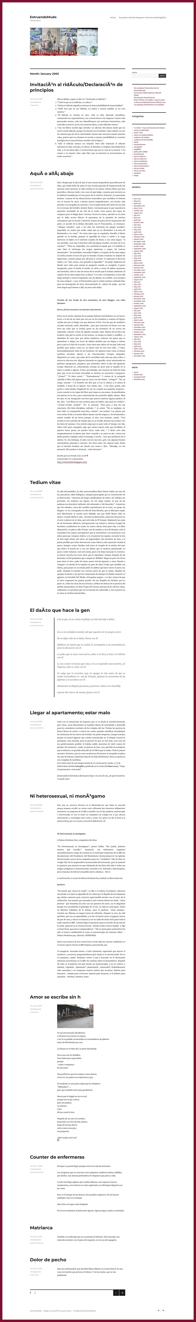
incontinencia (139, 154)
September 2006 (140, 306)
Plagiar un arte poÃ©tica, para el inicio (57, 1311)
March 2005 (138, 349)
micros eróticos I (140, 156)
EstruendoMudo (43, 17)
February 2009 (139, 237)
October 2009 (139, 222)
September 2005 (140, 334)
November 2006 (139, 301)
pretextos (137, 173)
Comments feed (139, 377)
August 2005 (138, 337)
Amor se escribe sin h (55, 997)
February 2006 (139, 323)
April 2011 (137, 220)
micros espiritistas (140, 161)
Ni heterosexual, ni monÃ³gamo (67, 796)
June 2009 (137, 227)
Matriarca (41, 1227)
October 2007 (138, 275)
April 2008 (137, 261)
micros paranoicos (140, 164)
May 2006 (137, 315)
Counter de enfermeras (57, 1157)
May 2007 (137, 287)
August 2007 (138, 280)
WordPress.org (139, 379)
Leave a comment (36, 189)
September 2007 (140, 277)
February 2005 (139, 351)
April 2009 (137, 232)
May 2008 (137, 258)
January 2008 (138, 268)
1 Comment (34, 105)
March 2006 (138, 320)
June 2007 (137, 284)
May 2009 (137, 230)
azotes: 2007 (138, 133)
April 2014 (137, 203)
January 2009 (138, 239)
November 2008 (139, 244)
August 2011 (138, 213)
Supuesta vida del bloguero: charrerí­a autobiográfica (142, 17)
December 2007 (139, 270)
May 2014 (137, 201)
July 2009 (137, 225)
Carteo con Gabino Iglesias (143, 135)
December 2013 (139, 206)
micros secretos (139, 171)
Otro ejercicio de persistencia (144, 98)
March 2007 (138, 292)
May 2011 (137, 218)
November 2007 (139, 273)
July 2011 (137, 215)
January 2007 (138, 296)
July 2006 (137, 311)
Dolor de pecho (48, 1259)
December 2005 (139, 327)
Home (113, 17)
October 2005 (138, 332)
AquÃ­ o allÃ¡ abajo (52, 173)
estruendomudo (139, 145)
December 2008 (139, 242)
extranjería (138, 147)
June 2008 (137, 256)
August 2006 (138, 308)
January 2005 (138, 354)
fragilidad (137, 149)
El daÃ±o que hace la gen (60, 610)
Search (134, 73)
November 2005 (139, 330)
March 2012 (138, 208)
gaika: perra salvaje (141, 152)
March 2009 (138, 234)
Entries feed (138, 375)
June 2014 (137, 199)
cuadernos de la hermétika (143, 140)
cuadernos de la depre (141, 137)
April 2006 (137, 318)
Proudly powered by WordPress (85, 1311)
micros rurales (139, 168)
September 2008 (140, 249)
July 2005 (137, 339)
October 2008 (138, 246)
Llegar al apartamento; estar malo (70, 712)
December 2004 (139, 356)
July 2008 (137, 253)
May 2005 (137, 344)
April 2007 (137, 289)
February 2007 (139, 294)
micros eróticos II (140, 159)
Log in (136, 372)
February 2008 (139, 265)
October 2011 (138, 211)
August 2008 (138, 251)
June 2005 (137, 342)
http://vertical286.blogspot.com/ (72, 462)
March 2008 (138, 263)
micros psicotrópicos (141, 166)
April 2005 (137, 346)
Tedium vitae (45, 482)
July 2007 (137, 282)
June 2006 (137, 313)
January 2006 (138, 325)
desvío (136, 142)
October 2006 (139, 303)
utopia (136, 176)
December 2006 (139, 299)
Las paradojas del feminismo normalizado (149, 105)
